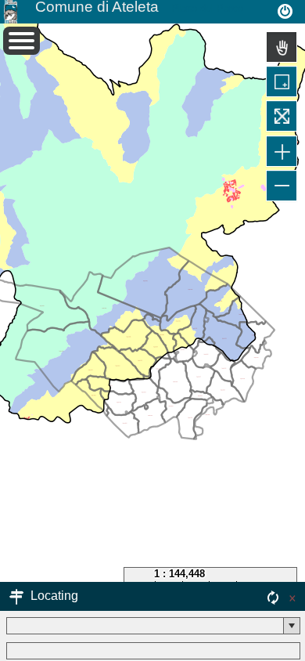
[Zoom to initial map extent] (281, 116)
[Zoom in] (281, 151)
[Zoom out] (281, 185)
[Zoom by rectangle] (281, 81)
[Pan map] (281, 47)
